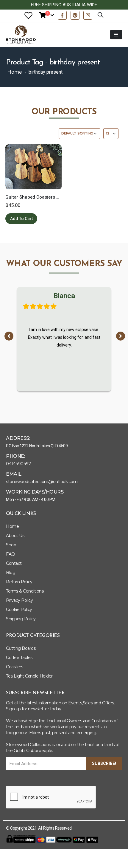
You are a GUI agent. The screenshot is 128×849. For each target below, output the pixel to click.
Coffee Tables (19, 657)
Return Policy (19, 581)
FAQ (10, 554)
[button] (8, 336)
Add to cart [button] (21, 218)
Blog (10, 572)
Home (14, 72)
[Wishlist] (28, 15)
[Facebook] (62, 15)
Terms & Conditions (24, 591)
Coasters (14, 666)
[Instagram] (87, 15)
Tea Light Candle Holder (29, 676)
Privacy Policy (19, 600)
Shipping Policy (21, 618)
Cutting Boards (20, 648)
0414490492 (18, 463)
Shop (11, 545)
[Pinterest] (75, 15)
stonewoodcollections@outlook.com (41, 481)
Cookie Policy (19, 609)
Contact (14, 563)
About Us (15, 535)
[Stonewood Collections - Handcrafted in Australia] (21, 34)
